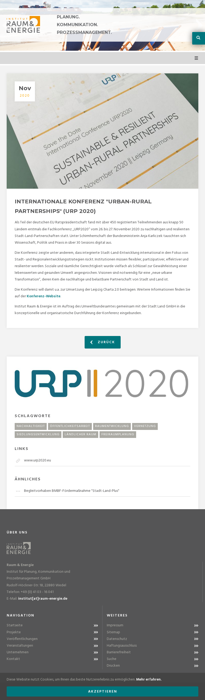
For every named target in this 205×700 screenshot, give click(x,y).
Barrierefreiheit (119, 652)
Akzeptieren (102, 692)
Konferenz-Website (43, 296)
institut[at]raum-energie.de (42, 599)
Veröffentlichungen (22, 639)
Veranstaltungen (20, 646)
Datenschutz (117, 639)
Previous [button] (5, 25)
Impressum (115, 625)
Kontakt (13, 659)
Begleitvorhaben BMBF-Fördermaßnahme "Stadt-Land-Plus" (71, 491)
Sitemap (113, 632)
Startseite (15, 625)
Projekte (14, 632)
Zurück (105, 342)
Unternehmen (18, 652)
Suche (111, 659)
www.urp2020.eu (37, 460)
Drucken (113, 666)
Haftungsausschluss (122, 646)
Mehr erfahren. (148, 680)
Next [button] (199, 25)
